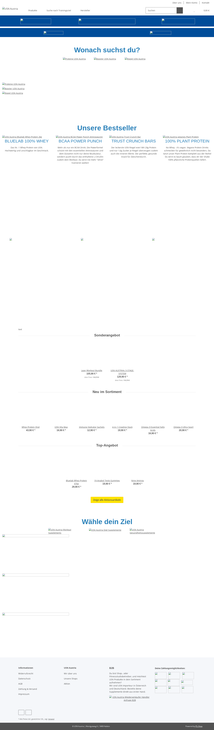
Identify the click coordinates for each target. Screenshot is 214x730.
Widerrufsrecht (25, 673)
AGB (20, 683)
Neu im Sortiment (107, 392)
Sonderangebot (107, 335)
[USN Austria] (10, 8)
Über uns (176, 2)
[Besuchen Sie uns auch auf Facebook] (21, 712)
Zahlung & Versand (27, 689)
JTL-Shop (198, 726)
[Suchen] (180, 10)
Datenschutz (24, 678)
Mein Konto (191, 2)
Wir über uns (70, 673)
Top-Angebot (107, 445)
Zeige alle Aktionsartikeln (107, 499)
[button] (188, 10)
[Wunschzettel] (194, 10)
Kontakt (205, 2)
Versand (51, 719)
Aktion (67, 683)
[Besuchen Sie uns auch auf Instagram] (28, 712)
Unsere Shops (70, 678)
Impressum (23, 694)
